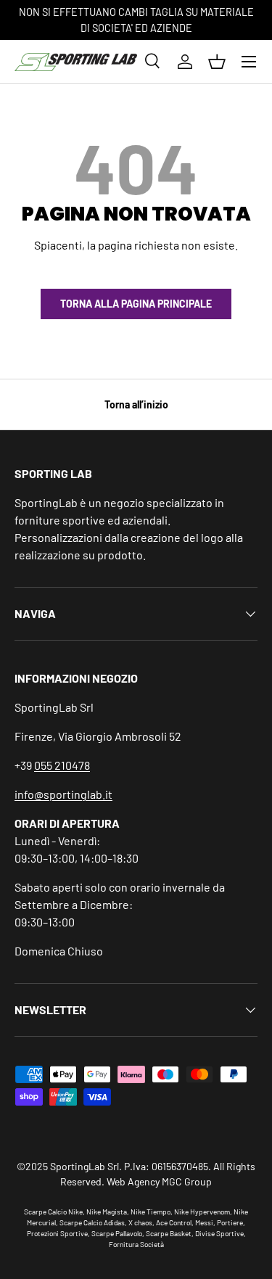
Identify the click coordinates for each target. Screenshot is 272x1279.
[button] (217, 62)
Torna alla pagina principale (136, 303)
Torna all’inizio (136, 404)
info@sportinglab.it (63, 794)
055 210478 (62, 765)
